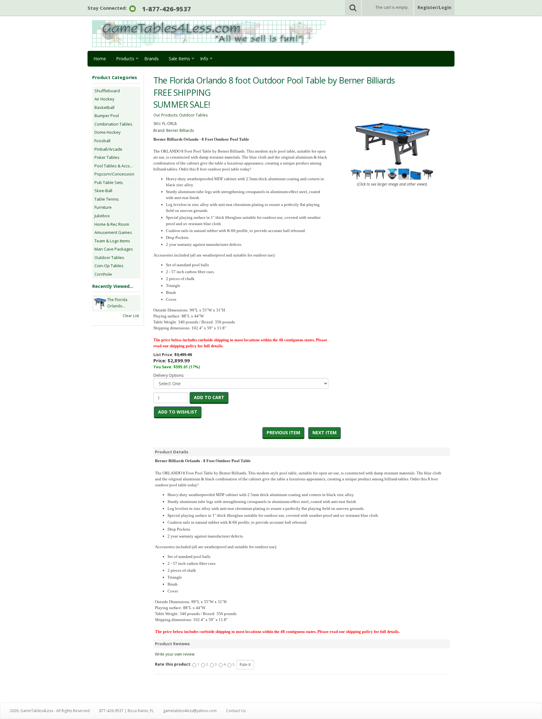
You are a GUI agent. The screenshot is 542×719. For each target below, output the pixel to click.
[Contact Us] (132, 8)
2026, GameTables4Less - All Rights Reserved (50, 710)
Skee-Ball (103, 190)
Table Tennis (106, 199)
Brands (151, 59)
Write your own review (174, 654)
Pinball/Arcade (108, 149)
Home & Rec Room (111, 224)
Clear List (131, 315)
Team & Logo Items (112, 241)
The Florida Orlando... (117, 303)
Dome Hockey (107, 132)
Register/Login (434, 7)
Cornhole (103, 274)
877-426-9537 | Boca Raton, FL (126, 710)
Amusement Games (113, 232)
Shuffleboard (107, 91)
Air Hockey (104, 99)
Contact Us (236, 710)
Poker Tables (107, 157)
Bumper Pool (106, 115)
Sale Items (179, 59)
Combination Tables (113, 124)
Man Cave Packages (113, 249)
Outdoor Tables (109, 257)
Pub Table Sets (108, 182)
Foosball (102, 140)
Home (99, 59)
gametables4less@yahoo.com (190, 710)
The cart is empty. (392, 7)
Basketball (104, 107)
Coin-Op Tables (109, 265)
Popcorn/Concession (114, 174)
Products (125, 59)
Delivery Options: (168, 375)
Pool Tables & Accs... (113, 166)
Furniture (103, 207)
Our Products (165, 115)
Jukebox (102, 216)
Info (204, 59)
